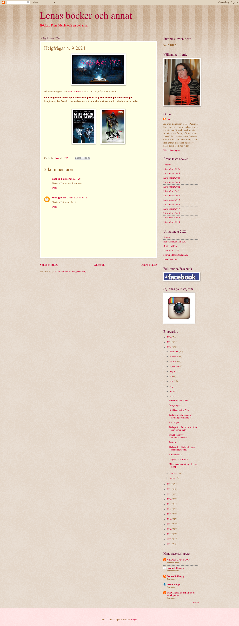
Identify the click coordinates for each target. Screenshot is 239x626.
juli (171, 376)
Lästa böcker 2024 (171, 177)
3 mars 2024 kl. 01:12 (77, 197)
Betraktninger (174, 584)
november (174, 356)
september (174, 366)
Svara (54, 187)
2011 (169, 544)
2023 (169, 484)
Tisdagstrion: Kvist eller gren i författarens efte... (182, 448)
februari (174, 473)
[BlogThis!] (79, 158)
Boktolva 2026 (170, 246)
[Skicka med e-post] (76, 158)
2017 (169, 514)
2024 (169, 347)
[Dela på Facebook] (85, 158)
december (174, 351)
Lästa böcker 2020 (171, 195)
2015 (169, 524)
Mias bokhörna (75, 91)
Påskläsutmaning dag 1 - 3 (181, 400)
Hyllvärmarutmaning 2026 (175, 241)
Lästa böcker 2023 (171, 182)
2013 (169, 534)
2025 (169, 342)
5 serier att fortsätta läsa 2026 (176, 254)
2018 (169, 509)
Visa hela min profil (172, 150)
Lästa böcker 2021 (171, 191)
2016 (169, 519)
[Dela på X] (82, 158)
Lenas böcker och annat (86, 14)
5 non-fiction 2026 (171, 250)
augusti (173, 371)
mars (172, 396)
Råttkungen (174, 422)
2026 (169, 337)
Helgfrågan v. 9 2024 (178, 459)
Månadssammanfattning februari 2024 (183, 465)
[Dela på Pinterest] (88, 158)
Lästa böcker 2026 (171, 168)
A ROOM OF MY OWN (178, 559)
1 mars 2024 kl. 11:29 (70, 178)
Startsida (99, 264)
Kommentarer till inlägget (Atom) (70, 271)
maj (172, 386)
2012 (169, 539)
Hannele (56, 178)
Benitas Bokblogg (175, 576)
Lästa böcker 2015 (171, 217)
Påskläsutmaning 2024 (179, 409)
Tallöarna (173, 442)
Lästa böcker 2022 (171, 186)
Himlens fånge (175, 454)
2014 (169, 529)
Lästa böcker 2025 (171, 173)
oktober (173, 361)
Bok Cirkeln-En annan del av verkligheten (181, 594)
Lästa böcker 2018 (171, 204)
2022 (169, 489)
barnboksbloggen (175, 568)
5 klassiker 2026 (170, 259)
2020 (169, 499)
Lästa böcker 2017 (171, 208)
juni (172, 381)
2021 (169, 494)
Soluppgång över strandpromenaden (178, 436)
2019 (169, 504)
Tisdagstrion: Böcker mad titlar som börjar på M (183, 428)
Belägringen (174, 405)
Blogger (134, 619)
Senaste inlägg (49, 264)
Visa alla (196, 602)
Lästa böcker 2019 (171, 199)
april (172, 391)
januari (173, 477)
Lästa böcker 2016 (171, 213)
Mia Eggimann (59, 197)
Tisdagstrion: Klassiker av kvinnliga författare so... (181, 416)
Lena (169, 119)
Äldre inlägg (149, 264)
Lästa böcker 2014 (171, 221)
